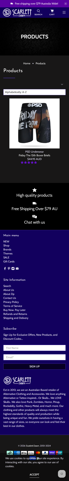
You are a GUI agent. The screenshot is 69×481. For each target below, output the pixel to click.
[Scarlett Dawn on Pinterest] (9, 269)
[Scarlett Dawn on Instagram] (13, 269)
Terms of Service (12, 306)
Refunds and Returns (15, 314)
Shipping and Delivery (15, 318)
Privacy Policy (11, 302)
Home (26, 63)
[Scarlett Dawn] (17, 12)
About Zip (8, 294)
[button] (29, 162)
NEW (6, 241)
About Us (8, 290)
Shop (6, 245)
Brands (7, 249)
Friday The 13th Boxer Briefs (34, 155)
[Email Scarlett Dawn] (17, 269)
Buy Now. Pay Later (14, 310)
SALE (6, 257)
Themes (8, 253)
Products (41, 63)
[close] (65, 3)
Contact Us (9, 298)
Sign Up (34, 366)
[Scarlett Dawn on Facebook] (5, 269)
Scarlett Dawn (32, 445)
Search (7, 286)
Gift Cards (9, 261)
